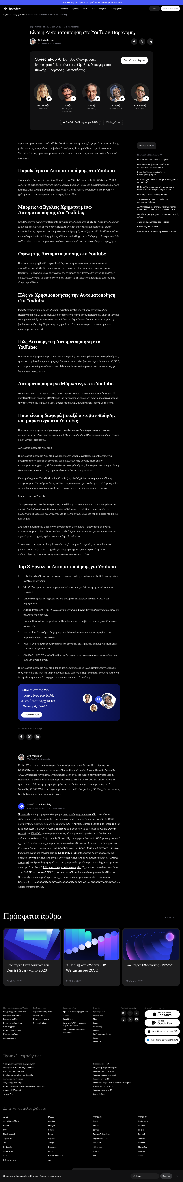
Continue (166, 1176)
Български (52, 1147)
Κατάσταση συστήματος (102, 1034)
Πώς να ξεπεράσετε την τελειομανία (153, 159)
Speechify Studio (40, 1023)
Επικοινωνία (98, 1015)
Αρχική (6, 14)
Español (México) (100, 1138)
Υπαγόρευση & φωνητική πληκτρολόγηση (19, 1064)
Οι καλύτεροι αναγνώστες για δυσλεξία (18, 1075)
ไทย (4, 1143)
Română (141, 1143)
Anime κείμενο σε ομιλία (13, 1079)
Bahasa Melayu (9, 1160)
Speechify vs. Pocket (147, 226)
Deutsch (141, 1125)
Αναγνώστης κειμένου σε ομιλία (105, 1067)
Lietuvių (141, 1151)
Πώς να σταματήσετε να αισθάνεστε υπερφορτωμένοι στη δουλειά (153, 166)
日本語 (96, 1130)
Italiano (51, 1130)
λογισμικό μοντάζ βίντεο (80, 610)
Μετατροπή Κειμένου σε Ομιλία (62, 64)
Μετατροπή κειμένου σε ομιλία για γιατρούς (156, 231)
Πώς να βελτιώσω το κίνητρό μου (152, 194)
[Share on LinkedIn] (150, 41)
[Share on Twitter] (142, 41)
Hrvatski (96, 1151)
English (6, 1125)
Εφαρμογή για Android (12, 1015)
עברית (5, 1155)
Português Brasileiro (101, 1134)
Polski (50, 1134)
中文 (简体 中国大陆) (11, 1121)
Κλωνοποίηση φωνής (41, 1019)
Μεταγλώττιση (38, 1015)
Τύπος (95, 1038)
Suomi (95, 1125)
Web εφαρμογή (9, 1027)
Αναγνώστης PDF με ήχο (12, 1083)
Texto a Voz (7, 1094)
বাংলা (94, 1155)
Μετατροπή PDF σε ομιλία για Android (18, 1067)
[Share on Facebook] (134, 41)
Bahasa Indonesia (55, 1155)
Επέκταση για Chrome (12, 1030)
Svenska (141, 1138)
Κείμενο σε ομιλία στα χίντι (103, 1086)
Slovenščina (8, 1151)
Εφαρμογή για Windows (12, 1023)
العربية (5, 1117)
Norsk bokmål (9, 1134)
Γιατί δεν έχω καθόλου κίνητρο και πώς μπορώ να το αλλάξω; (157, 181)
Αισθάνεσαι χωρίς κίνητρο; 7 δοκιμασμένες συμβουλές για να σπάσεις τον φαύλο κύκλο (156, 208)
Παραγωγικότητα (18, 14)
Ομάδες (66, 1015)
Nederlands (143, 1121)
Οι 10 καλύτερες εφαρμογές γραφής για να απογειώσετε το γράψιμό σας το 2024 (155, 188)
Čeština (51, 1121)
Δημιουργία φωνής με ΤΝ (43, 1012)
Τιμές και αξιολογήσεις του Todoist (152, 222)
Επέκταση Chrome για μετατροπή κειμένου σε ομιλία (23, 1086)
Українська (7, 1138)
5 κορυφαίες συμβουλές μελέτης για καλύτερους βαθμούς (153, 200)
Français (51, 1125)
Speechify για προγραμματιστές (75, 1012)
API (93, 9)
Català (140, 1155)
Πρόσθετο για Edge (10, 1034)
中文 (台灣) (142, 1117)
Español (51, 1138)
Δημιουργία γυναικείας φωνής (14, 1071)
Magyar (51, 1117)
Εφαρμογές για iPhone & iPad (14, 1012)
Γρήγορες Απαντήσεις (66, 70)
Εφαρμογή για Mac (10, 1019)
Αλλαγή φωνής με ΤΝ (101, 1079)
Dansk (95, 1121)
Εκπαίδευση (67, 1019)
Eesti (50, 1151)
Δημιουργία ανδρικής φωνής (103, 1071)
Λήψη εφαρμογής (9, 1038)
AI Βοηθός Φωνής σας (76, 59)
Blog (95, 1019)
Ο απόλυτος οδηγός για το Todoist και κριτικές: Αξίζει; (158, 215)
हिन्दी (4, 1130)
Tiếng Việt (97, 1143)
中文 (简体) (97, 1117)
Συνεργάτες (97, 1027)
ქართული (97, 1147)
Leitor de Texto (99, 1094)
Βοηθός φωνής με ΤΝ (101, 1064)
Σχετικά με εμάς (99, 1012)
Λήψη (85, 9)
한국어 (141, 1130)
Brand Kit (97, 1042)
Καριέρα (96, 1023)
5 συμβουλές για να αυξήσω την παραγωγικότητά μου (151, 173)
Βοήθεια (96, 1030)
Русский (141, 1134)
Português (7, 1147)
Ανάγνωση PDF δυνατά (12, 1090)
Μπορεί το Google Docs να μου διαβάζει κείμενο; (112, 1083)
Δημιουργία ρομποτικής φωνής (105, 1075)
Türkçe (51, 1143)
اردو (49, 1160)
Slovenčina (142, 1147)
